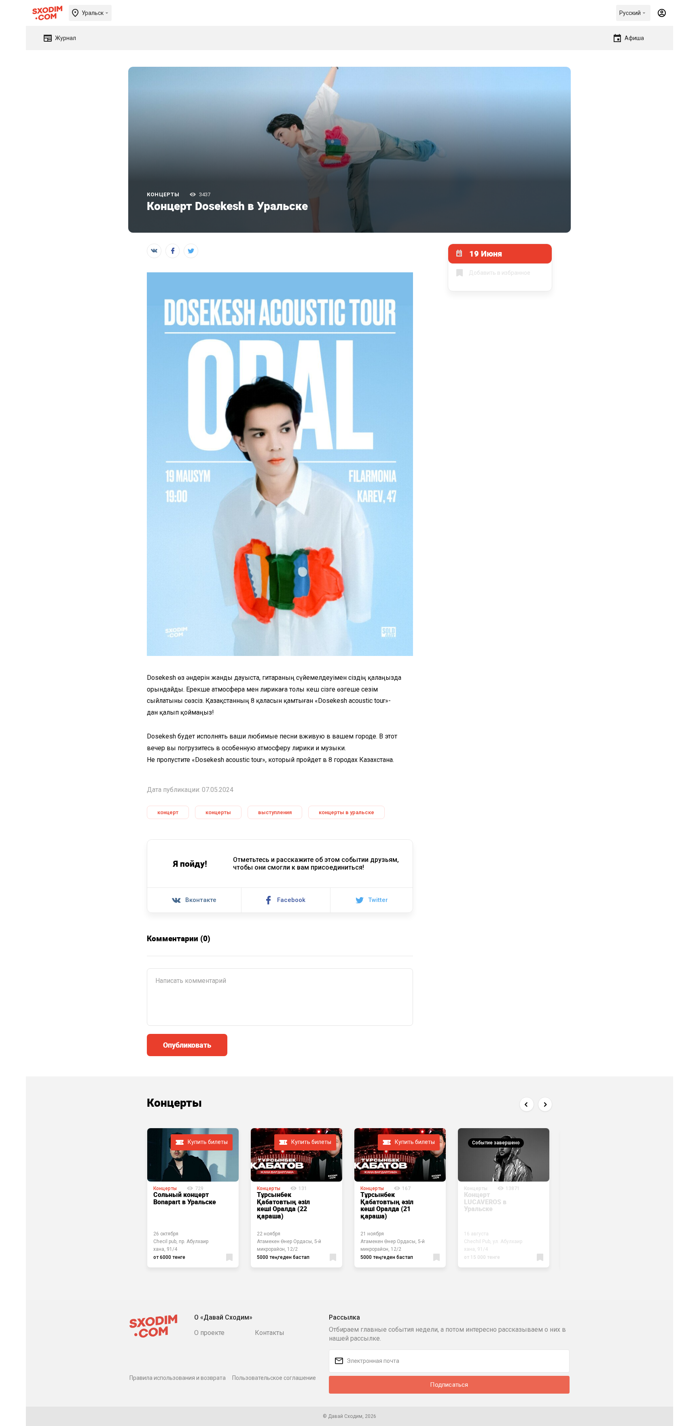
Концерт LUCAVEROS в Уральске (485, 1201)
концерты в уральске (346, 812)
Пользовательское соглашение (274, 1378)
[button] (526, 1104)
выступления (275, 812)
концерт (167, 812)
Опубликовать (187, 1045)
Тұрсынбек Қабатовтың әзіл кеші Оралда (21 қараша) (386, 1205)
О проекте (209, 1333)
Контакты (269, 1333)
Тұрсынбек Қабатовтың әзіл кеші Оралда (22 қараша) (283, 1205)
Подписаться (449, 1384)
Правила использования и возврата (177, 1378)
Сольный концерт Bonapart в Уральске (184, 1198)
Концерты (163, 194)
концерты (218, 812)
